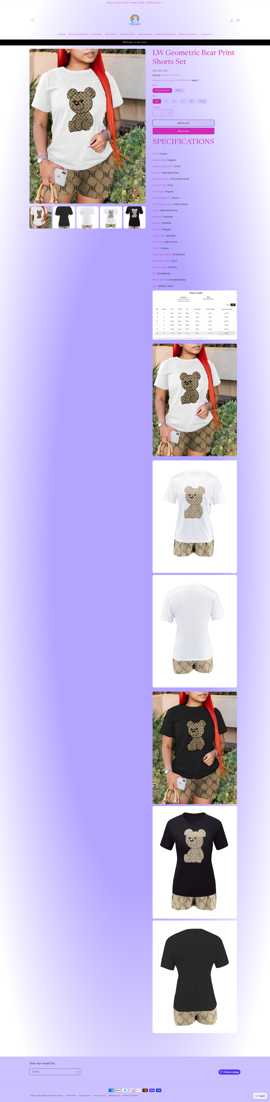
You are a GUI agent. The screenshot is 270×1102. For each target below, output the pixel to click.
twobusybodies (41, 1095)
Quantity (156, 107)
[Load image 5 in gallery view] (111, 217)
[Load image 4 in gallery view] (87, 217)
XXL (203, 102)
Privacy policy (84, 1095)
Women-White (162, 90)
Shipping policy (114, 1095)
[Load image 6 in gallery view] (134, 217)
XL (191, 101)
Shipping (156, 75)
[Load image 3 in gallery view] (64, 217)
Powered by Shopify (55, 1095)
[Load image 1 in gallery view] (41, 217)
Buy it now (183, 131)
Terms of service (99, 1095)
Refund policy (71, 1095)
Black (179, 90)
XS (156, 101)
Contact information (130, 1095)
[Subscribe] (77, 1072)
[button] (33, 20)
